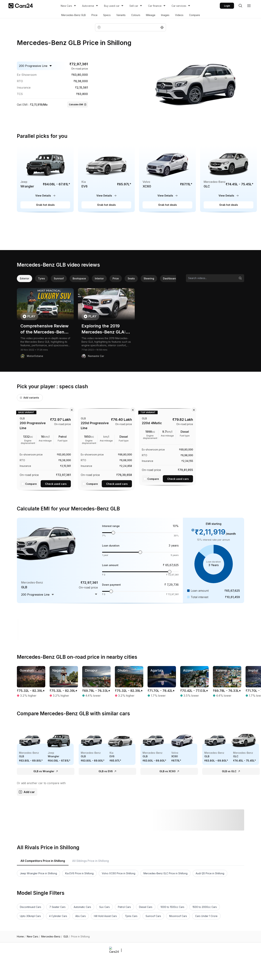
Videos (179, 15)
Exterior (24, 278)
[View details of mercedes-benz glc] (228, 178)
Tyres (41, 278)
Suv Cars (104, 906)
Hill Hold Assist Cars (105, 916)
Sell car (133, 5)
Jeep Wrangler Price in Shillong (38, 873)
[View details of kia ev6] (106, 178)
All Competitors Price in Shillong (42, 861)
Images (165, 15)
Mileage (150, 15)
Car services (179, 5)
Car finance (155, 5)
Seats (131, 278)
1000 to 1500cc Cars (172, 906)
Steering (149, 278)
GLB (66, 936)
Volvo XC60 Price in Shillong (118, 873)
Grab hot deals (45, 204)
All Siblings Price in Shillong (90, 861)
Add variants (31, 397)
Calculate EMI (76, 104)
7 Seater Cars (57, 906)
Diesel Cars (145, 906)
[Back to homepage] (21, 6)
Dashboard (170, 278)
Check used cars (56, 483)
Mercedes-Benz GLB (73, 15)
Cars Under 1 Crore (206, 916)
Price (94, 15)
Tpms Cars (131, 916)
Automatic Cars (82, 906)
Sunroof (59, 278)
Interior (99, 278)
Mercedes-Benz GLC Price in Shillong (165, 873)
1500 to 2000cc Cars (204, 906)
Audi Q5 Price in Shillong (210, 873)
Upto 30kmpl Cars (30, 916)
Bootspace (79, 278)
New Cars (66, 5)
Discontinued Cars (30, 906)
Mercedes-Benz (51, 936)
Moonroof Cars (178, 916)
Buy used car (111, 5)
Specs (107, 15)
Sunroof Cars (153, 916)
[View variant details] (45, 449)
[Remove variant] (71, 410)
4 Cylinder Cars (58, 916)
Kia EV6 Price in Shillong (79, 873)
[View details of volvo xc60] (167, 178)
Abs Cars (80, 916)
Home (21, 936)
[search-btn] (240, 5)
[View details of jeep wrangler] (45, 178)
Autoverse (88, 5)
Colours (135, 15)
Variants (121, 15)
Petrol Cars (124, 906)
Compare (194, 15)
